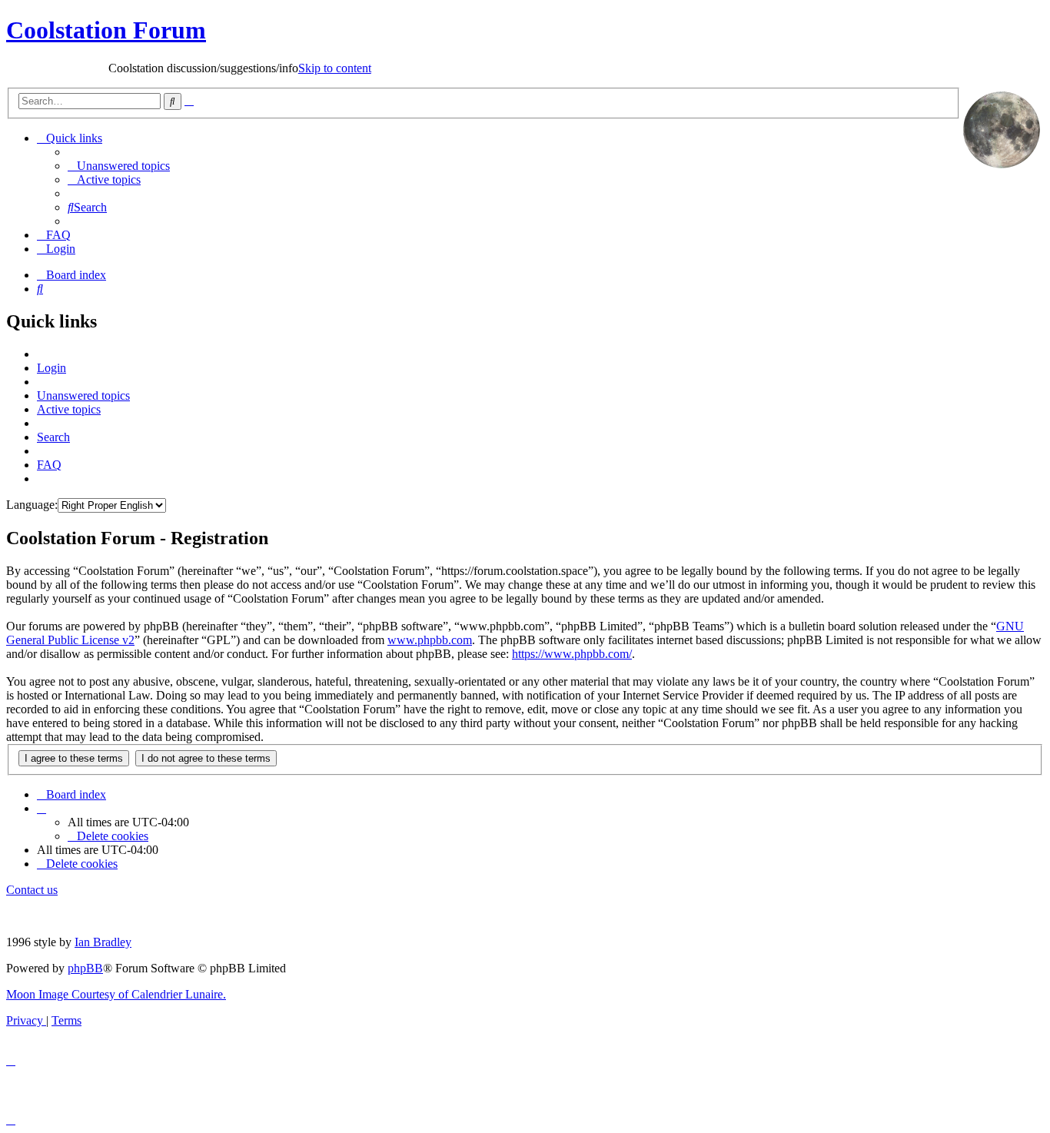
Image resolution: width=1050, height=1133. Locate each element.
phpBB (85, 968)
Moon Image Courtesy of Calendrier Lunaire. (116, 994)
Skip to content (289, 68)
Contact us (32, 889)
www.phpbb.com (429, 639)
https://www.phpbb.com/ (572, 653)
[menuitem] (119, 165)
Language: (32, 504)
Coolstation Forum (106, 30)
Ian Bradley (103, 942)
